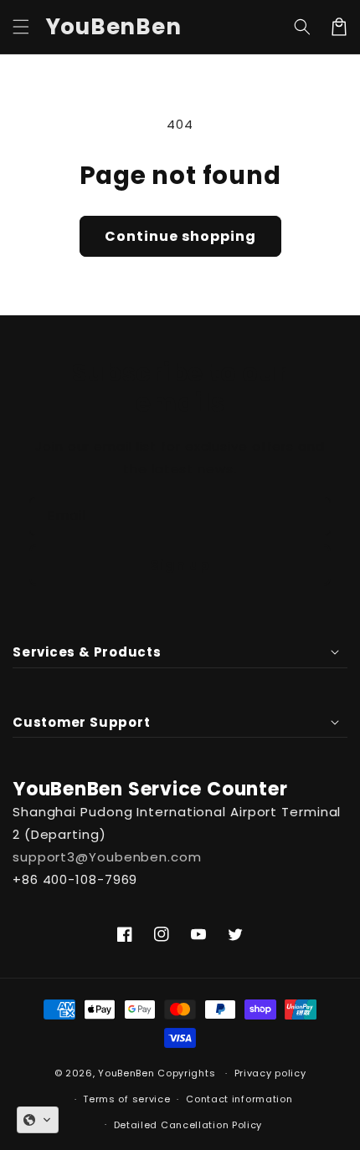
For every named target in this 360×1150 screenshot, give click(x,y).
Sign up (180, 565)
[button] (21, 26)
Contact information (239, 1099)
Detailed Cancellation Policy (188, 1125)
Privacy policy (270, 1073)
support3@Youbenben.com (107, 857)
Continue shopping (180, 236)
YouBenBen (126, 1073)
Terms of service (126, 1099)
